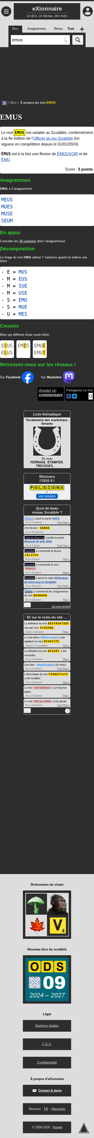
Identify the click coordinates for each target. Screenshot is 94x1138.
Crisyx (29, 591)
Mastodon (58, 1109)
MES (23, 314)
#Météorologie (49, 637)
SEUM (7, 221)
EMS (23, 346)
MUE (23, 307)
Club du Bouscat (34, 537)
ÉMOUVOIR (67, 154)
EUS (23, 279)
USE (23, 293)
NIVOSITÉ (51, 641)
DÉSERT (54, 651)
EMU (23, 300)
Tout (59, 522)
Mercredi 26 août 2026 (38, 541)
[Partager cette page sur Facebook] (68, 396)
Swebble (30, 550)
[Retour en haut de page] (84, 1128)
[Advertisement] (47, 71)
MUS (23, 272)
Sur (10, 377)
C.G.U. (47, 1044)
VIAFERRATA (42, 687)
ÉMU (5, 160)
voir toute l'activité (61, 606)
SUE (23, 286)
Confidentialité (47, 1062)
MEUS (7, 200)
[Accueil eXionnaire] (4, 102)
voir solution (47, 496)
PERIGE (30, 568)
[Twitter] (74, 397)
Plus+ (66, 522)
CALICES (31, 555)
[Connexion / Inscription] (88, 11)
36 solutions (27, 241)
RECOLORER (42, 701)
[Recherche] (77, 40)
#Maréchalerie (45, 664)
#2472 (55, 518)
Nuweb (57, 1127)
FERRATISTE (58, 674)
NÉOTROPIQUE (58, 623)
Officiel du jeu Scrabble (53, 138)
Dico (13, 102)
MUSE (7, 214)
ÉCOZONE (47, 627)
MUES (7, 207)
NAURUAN (40, 595)
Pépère (29, 518)
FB (46, 1109)
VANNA (45, 528)
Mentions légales (47, 1026)
